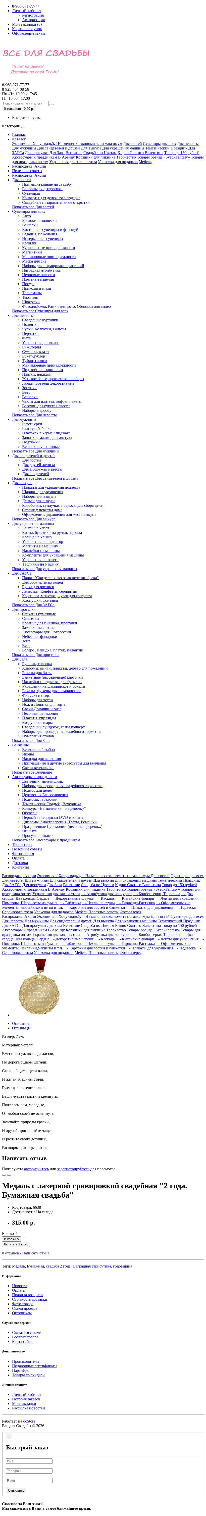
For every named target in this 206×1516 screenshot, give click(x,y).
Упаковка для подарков (118, 162)
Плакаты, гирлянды (39, 718)
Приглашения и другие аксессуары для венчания (64, 763)
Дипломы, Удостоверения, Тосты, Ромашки (59, 822)
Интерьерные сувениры (42, 238)
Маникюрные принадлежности (49, 257)
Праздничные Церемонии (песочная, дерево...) (62, 826)
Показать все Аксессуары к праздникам (46, 840)
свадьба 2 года (58, 1266)
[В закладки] (4, 1175)
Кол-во (8, 1233)
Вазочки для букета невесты (46, 406)
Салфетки (30, 618)
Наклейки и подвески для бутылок (52, 682)
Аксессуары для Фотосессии (46, 632)
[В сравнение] (9, 1175)
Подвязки (30, 324)
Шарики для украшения (42, 492)
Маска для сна (34, 261)
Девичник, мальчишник (42, 781)
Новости (19, 1286)
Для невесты (188, 143)
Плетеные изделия (38, 279)
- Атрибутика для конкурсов (106, 894)
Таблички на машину (40, 564)
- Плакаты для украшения (149, 907)
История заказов (26, 1399)
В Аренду (66, 157)
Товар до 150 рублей (181, 152)
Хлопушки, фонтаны (40, 600)
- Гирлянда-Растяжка (135, 903)
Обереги (29, 813)
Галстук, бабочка (36, 428)
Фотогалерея (23, 853)
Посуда (28, 284)
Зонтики (29, 388)
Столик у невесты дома (42, 510)
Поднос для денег (37, 790)
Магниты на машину (40, 546)
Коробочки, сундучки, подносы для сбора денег (63, 505)
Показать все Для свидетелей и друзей (45, 478)
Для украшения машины (123, 148)
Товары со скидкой (28, 1375)
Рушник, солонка (37, 664)
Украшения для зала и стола (73, 162)
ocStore (29, 1421)
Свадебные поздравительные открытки (56, 202)
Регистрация (33, 15)
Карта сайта (22, 1341)
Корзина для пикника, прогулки (49, 623)
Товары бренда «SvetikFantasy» (163, 157)
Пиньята (29, 831)
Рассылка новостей (28, 1408)
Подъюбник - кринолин (42, 370)
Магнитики (32, 252)
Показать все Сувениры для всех (40, 311)
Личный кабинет (26, 1394)
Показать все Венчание (32, 772)
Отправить (16, 1490)
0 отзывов (10, 1253)
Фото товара (22, 1304)
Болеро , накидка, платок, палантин (52, 650)
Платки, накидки (37, 374)
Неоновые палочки (38, 275)
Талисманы (32, 293)
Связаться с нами (26, 1332)
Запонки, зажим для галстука (47, 437)
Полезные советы (27, 171)
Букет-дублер (33, 356)
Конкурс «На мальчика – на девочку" (54, 808)
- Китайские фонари (135, 898)
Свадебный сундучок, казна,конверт (53, 727)
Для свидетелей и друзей (58, 148)
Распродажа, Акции (29, 166)
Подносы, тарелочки (40, 799)
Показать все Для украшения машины (44, 569)
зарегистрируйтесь (73, 1169)
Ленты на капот (35, 528)
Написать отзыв (35, 1253)
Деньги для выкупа (38, 501)
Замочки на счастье (38, 627)
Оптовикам (22, 1313)
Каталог (19, 139)
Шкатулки (31, 302)
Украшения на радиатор (42, 541)
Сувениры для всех (159, 143)
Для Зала (57, 152)
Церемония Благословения (45, 795)
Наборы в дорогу (37, 410)
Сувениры (31, 193)
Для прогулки (36, 152)
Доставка (20, 863)
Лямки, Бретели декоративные (48, 383)
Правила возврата (27, 1295)
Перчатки (30, 333)
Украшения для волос (40, 342)
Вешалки (30, 225)
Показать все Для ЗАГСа (33, 605)
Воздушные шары (37, 722)
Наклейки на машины (41, 550)
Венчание (74, 152)
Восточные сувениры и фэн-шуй (50, 229)
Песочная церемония (40, 713)
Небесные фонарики (39, 636)
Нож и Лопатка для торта (44, 704)
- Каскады (105, 898)
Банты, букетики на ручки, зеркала (52, 532)
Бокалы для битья (37, 673)
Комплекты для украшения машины (53, 555)
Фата (26, 338)
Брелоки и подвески (39, 220)
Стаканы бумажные (39, 614)
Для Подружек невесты (42, 469)
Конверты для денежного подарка (51, 198)
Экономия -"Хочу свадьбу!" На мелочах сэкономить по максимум (94, 876)
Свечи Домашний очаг (41, 709)
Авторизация (33, 20)
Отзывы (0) (21, 1028)
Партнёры (20, 1370)
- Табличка (70, 903)
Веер (26, 392)
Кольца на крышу (37, 537)
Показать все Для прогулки (35, 654)
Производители (25, 1361)
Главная (19, 134)
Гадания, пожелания (39, 234)
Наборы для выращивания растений (53, 266)
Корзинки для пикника (95, 157)
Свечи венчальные (38, 768)
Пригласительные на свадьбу (47, 184)
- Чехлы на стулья (98, 903)
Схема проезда (24, 1308)
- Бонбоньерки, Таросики (156, 894)
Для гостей (132, 143)
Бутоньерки (32, 424)
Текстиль (30, 297)
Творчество (126, 157)
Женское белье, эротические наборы (53, 379)
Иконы (28, 754)
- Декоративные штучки (72, 898)
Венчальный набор (38, 749)
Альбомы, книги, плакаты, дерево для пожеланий (65, 668)
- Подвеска (185, 907)
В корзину (11, 1239)
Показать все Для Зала (31, 740)
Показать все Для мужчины (35, 451)
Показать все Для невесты (34, 415)
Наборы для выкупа (39, 496)
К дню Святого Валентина (140, 152)
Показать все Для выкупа (34, 519)
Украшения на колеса (40, 560)
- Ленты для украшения (176, 898)
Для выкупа (91, 148)
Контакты (20, 867)
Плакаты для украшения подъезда (51, 487)
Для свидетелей (35, 474)
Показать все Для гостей (33, 207)
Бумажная (35, 1266)
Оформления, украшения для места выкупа (59, 514)
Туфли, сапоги (34, 361)
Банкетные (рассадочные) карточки (52, 677)
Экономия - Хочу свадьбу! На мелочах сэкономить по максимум (67, 143)
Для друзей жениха (38, 465)
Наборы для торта (37, 700)
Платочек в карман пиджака (46, 433)
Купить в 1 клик (16, 1244)
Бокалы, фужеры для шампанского (51, 691)
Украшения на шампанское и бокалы (53, 686)
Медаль (18, 1266)
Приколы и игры (36, 288)
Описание (20, 1023)
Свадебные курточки (40, 320)
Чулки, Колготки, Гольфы (44, 329)
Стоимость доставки (29, 1299)
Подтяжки (31, 442)
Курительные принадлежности (48, 247)
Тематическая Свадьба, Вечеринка (51, 804)
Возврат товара (25, 1337)
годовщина (122, 1266)
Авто (26, 216)
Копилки (29, 243)
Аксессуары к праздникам (34, 157)
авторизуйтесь (36, 1169)
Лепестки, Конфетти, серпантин (49, 591)
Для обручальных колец (42, 582)
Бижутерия (31, 347)
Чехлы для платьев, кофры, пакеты (52, 401)
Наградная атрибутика (41, 270)
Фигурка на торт (36, 695)
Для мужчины (24, 148)
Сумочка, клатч (35, 351)
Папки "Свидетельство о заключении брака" (60, 578)
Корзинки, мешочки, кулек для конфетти (57, 596)
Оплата (18, 858)
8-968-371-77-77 (15, 87)
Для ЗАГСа (21, 573)
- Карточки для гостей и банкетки (94, 907)
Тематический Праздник (166, 148)
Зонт (26, 641)
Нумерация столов (38, 736)
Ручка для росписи (38, 587)
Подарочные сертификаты (34, 1366)
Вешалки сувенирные (41, 446)
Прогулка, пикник (38, 835)
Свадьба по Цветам (100, 152)
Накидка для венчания (41, 758)
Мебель (145, 162)
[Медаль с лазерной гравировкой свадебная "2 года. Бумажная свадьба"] (40, 1015)
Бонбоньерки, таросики (42, 189)
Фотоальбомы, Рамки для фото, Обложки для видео (66, 306)
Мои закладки (24, 1403)
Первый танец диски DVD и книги (52, 817)
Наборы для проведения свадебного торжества (62, 731)
